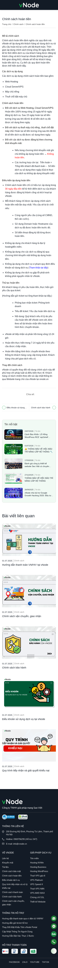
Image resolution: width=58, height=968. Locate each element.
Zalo (24, 962)
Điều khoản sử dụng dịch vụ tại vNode (16, 408)
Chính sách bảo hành (40, 407)
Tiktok (45, 962)
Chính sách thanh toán (12, 892)
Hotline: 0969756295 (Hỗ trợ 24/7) (21, 839)
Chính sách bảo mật (11, 871)
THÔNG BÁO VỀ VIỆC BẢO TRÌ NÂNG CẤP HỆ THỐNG (39, 479)
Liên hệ (5, 858)
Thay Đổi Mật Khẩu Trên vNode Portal (19, 927)
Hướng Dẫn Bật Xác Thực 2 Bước (18, 936)
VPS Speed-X (36, 884)
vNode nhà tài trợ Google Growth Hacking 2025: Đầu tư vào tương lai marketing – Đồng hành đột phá (39, 494)
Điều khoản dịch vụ (11, 880)
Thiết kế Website (37, 901)
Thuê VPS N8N (37, 888)
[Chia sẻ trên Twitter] (48, 394)
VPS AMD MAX (37, 893)
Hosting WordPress (39, 871)
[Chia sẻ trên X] (42, 394)
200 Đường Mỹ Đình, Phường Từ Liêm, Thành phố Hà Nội (29, 833)
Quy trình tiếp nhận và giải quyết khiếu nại (25, 770)
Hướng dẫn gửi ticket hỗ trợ (15, 923)
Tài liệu (5, 867)
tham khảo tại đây (42, 296)
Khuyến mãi (7, 862)
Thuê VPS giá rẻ (37, 875)
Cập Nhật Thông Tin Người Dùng (17, 931)
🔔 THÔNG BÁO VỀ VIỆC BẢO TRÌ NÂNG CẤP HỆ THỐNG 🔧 (39, 450)
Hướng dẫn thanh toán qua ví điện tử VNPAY (22, 918)
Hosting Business (38, 867)
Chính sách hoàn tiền (12, 875)
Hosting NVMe (37, 862)
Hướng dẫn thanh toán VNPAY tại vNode (25, 564)
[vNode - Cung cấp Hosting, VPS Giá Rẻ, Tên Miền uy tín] (29, 5)
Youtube (34, 962)
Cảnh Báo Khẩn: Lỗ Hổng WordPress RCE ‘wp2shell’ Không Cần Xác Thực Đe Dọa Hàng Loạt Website (38, 436)
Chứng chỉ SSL (37, 897)
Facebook (14, 962)
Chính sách (18, 24)
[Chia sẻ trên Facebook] (37, 394)
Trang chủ (6, 24)
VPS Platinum (36, 880)
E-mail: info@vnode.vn (16, 844)
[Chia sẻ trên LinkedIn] (53, 394)
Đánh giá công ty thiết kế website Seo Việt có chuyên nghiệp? (37, 465)
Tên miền (34, 858)
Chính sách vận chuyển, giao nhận (21, 616)
